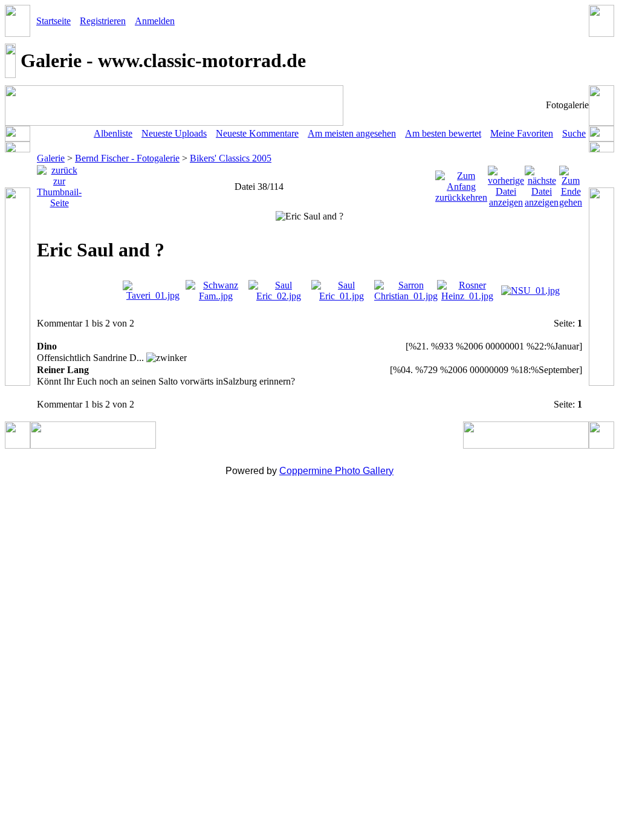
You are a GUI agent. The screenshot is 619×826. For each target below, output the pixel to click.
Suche (574, 133)
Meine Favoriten (521, 133)
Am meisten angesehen (352, 133)
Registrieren (103, 21)
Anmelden (155, 21)
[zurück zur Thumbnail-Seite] (59, 183)
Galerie (51, 158)
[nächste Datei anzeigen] (542, 183)
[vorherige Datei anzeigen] (506, 183)
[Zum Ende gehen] (570, 183)
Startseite (53, 21)
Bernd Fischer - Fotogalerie (127, 158)
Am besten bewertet (443, 133)
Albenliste (113, 133)
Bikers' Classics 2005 (230, 158)
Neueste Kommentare (257, 133)
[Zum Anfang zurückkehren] (461, 183)
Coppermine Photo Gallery (336, 471)
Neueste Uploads (174, 133)
